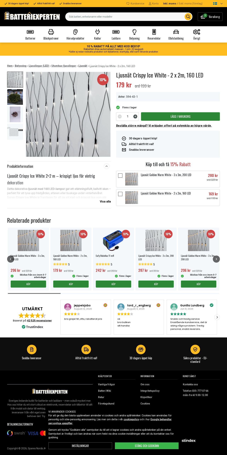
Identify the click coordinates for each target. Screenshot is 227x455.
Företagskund (106, 403)
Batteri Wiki (104, 390)
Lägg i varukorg (180, 116)
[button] (215, 3)
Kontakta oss (190, 384)
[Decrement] (119, 116)
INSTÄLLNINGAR (80, 446)
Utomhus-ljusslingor (63, 65)
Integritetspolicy (149, 390)
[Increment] (135, 116)
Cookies (145, 403)
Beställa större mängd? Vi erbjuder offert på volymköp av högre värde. (164, 125)
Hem (10, 65)
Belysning (20, 65)
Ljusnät (82, 65)
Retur (101, 397)
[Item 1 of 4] (68, 114)
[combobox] (128, 16)
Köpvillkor (146, 397)
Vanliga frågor (106, 384)
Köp (28, 284)
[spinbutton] (127, 116)
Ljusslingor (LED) (39, 65)
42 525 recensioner (39, 320)
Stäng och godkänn (147, 446)
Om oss (145, 384)
